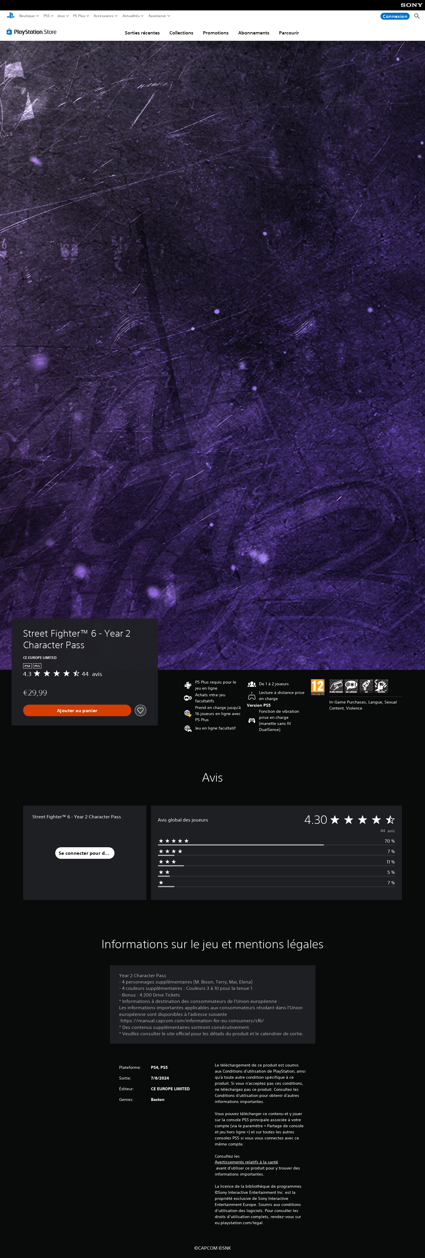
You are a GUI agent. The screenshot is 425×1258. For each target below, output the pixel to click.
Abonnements (253, 33)
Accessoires (103, 16)
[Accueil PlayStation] (11, 16)
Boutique (27, 16)
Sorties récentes (142, 33)
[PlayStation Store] (33, 31)
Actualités (131, 16)
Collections (181, 33)
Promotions (216, 33)
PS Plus (79, 16)
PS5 (47, 16)
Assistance (157, 16)
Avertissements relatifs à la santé (246, 1162)
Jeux (61, 16)
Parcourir (289, 33)
